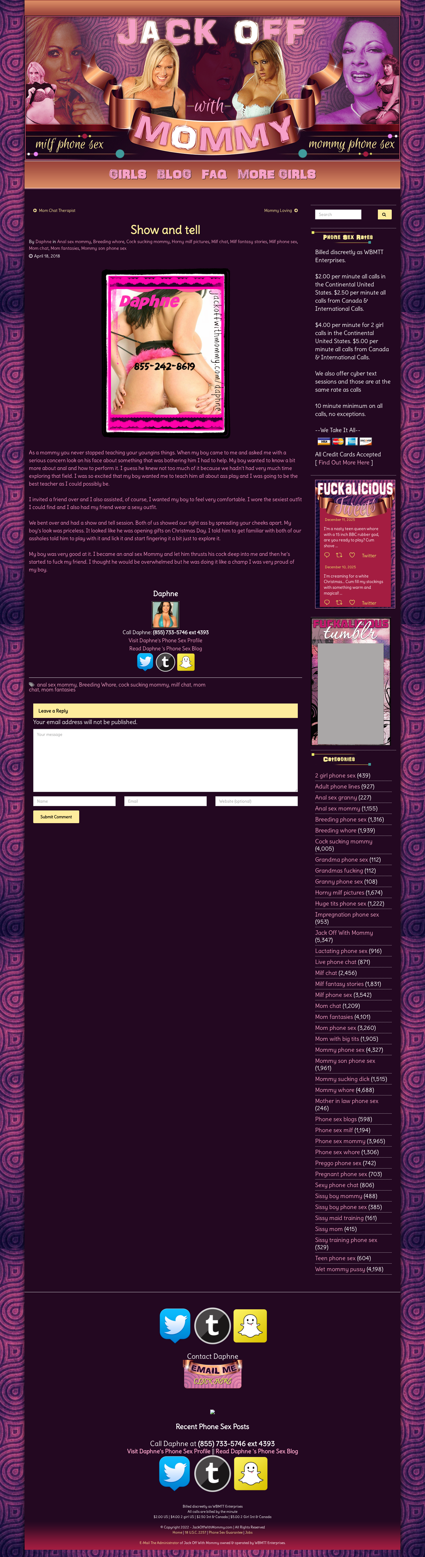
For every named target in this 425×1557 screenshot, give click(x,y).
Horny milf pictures (190, 241)
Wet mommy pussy (340, 1269)
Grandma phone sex (341, 859)
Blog (174, 173)
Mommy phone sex (340, 1049)
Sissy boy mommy (338, 1195)
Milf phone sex (283, 241)
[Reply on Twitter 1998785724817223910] (328, 603)
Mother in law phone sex (346, 1100)
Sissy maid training (339, 1217)
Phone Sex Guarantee (226, 1532)
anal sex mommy (57, 684)
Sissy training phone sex (346, 1239)
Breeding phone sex (341, 819)
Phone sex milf (334, 1130)
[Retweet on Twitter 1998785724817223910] (341, 603)
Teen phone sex (335, 1258)
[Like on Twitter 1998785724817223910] (354, 603)
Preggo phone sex (338, 1163)
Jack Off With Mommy (344, 932)
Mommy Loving (278, 210)
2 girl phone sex (335, 775)
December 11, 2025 (340, 519)
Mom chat (39, 248)
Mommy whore (334, 1089)
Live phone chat (335, 961)
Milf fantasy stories (248, 241)
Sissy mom (329, 1228)
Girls (128, 173)
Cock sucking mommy (148, 241)
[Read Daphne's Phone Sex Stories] (212, 1409)
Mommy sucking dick (342, 1078)
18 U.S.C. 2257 (195, 1532)
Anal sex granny (336, 797)
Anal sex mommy (74, 241)
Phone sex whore (337, 1152)
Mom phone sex (335, 1027)
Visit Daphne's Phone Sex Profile (165, 640)
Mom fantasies (65, 248)
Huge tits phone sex (340, 903)
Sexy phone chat (337, 1184)
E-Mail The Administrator (159, 1543)
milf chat (181, 684)
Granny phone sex (339, 881)
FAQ (214, 173)
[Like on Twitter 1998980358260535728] (354, 555)
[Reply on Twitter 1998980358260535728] (328, 555)
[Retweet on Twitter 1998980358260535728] (341, 555)
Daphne (43, 241)
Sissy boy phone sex (341, 1206)
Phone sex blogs (336, 1119)
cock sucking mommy (144, 684)
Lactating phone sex (341, 950)
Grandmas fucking (339, 870)
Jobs (248, 1532)
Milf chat (219, 241)
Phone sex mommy (340, 1141)
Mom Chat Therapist (57, 210)
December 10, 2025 (340, 567)
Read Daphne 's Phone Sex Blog (165, 648)
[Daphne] (165, 613)
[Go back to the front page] (212, 88)
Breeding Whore (97, 684)
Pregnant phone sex (341, 1174)
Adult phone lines (337, 786)
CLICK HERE (212, 1381)
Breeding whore (108, 241)
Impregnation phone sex (347, 914)
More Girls (277, 173)
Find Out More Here (344, 462)
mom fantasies (58, 689)
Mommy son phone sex (103, 248)
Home (177, 1532)
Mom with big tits (337, 1038)
